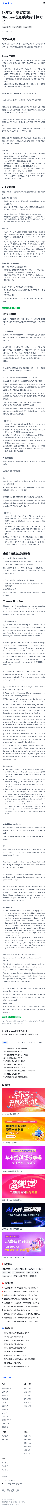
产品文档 (5, 1436)
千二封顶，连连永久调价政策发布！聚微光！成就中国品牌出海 (21, 1321)
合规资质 (5, 1466)
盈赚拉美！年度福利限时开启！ (13, 1200)
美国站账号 (23, 1276)
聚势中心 (27, 1443)
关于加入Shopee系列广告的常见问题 (23, 1034)
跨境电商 (27, 1388)
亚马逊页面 (6, 1269)
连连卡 (4, 1402)
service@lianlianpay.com (13, 1484)
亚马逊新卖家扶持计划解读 (12, 1064)
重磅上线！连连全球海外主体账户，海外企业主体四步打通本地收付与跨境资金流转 (21, 1291)
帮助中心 (27, 1453)
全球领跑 (5, 1406)
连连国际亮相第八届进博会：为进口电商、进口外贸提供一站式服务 (21, 1314)
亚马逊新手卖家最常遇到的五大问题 (15, 1055)
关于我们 (5, 1462)
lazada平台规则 (18, 1272)
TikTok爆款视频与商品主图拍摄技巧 (15, 1048)
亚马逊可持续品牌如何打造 (12, 1058)
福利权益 (27, 1450)
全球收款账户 (6, 1388)
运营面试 (33, 1276)
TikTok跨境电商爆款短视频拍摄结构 (15, 1077)
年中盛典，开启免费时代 (10, 1114)
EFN (15, 1276)
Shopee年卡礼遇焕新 (9, 1142)
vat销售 (31, 1269)
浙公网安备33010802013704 (10, 1504)
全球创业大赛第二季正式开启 (12, 1229)
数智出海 (27, 1436)
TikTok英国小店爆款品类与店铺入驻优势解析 (19, 1070)
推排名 (39, 1269)
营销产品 (23, 1269)
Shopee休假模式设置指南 (19, 1031)
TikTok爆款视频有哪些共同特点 (14, 1061)
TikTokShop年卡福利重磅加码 (12, 1171)
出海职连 (5, 1427)
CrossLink (5, 1423)
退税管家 (5, 1409)
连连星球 (5, 1399)
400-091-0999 (10, 1480)
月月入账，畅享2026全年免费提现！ (14, 1257)
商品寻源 (5, 1416)
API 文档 (5, 1439)
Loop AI (4, 1413)
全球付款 (5, 1392)
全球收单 (5, 1395)
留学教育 (27, 1395)
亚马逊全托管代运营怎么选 (12, 1051)
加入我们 (5, 1470)
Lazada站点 (7, 1276)
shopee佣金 (27, 27)
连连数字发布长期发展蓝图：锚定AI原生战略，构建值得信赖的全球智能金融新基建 (21, 1288)
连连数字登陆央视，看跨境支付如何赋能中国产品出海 (21, 1317)
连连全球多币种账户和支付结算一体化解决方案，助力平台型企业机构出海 (21, 1295)
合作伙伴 (27, 1446)
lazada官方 (6, 1272)
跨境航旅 (27, 1399)
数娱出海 (27, 1406)
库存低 (15, 1269)
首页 (7, 3)
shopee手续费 (17, 27)
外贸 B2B (27, 1392)
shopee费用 (6, 27)
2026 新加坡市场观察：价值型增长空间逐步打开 (20, 1299)
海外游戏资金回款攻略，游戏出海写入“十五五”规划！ (21, 1310)
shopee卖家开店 (32, 1272)
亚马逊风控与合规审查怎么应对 (14, 1067)
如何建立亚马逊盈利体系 (12, 1074)
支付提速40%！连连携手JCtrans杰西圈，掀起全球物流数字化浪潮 (21, 1303)
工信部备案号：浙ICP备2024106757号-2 (14, 1502)
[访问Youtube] (17, 1490)
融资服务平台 (6, 1420)
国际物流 (27, 1402)
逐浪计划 (27, 1439)
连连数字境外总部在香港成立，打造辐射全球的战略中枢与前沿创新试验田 (21, 1306)
